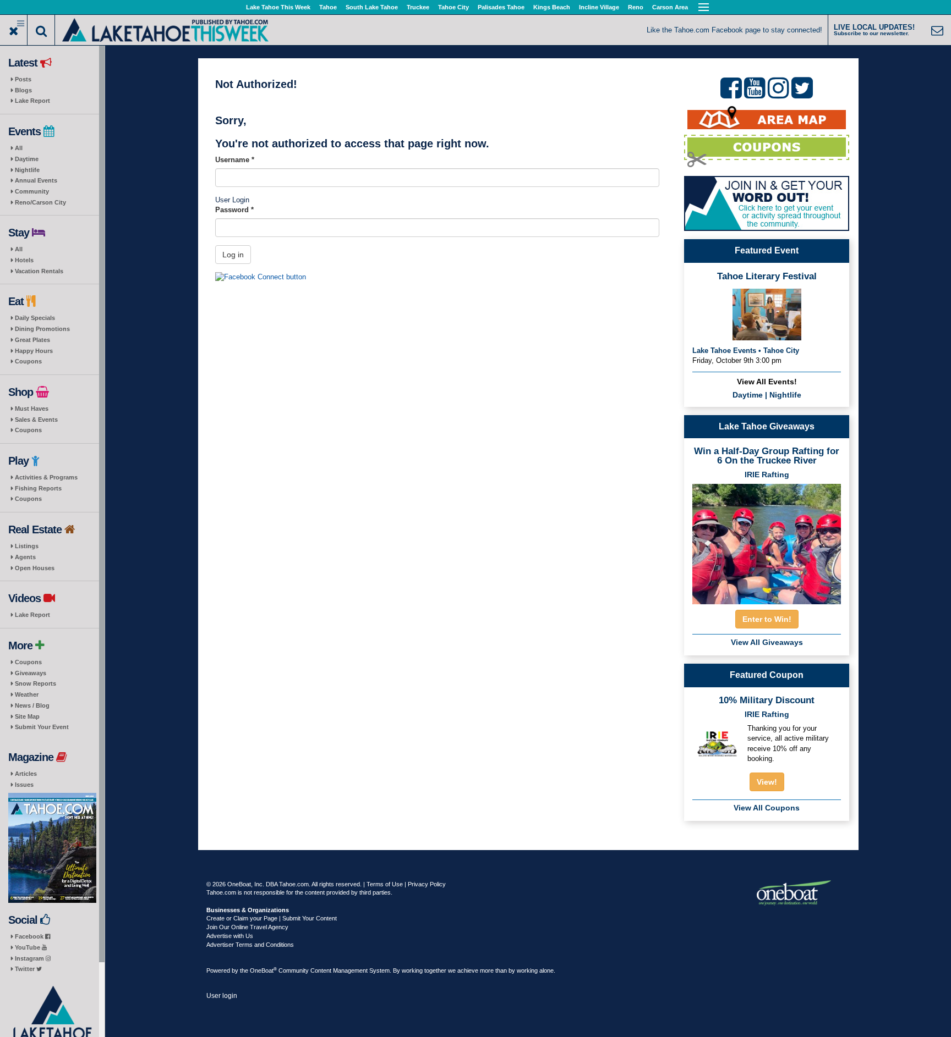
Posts (23, 79)
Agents (25, 557)
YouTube (28, 947)
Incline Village (599, 7)
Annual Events (36, 180)
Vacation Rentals (39, 271)
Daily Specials (35, 318)
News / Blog (32, 705)
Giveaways (30, 673)
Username (234, 160)
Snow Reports (35, 683)
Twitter (25, 969)
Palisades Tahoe (501, 7)
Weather (27, 694)
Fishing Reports (38, 488)
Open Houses (34, 568)
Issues (24, 784)
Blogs (23, 90)
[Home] (165, 29)
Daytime (27, 159)
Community (32, 191)
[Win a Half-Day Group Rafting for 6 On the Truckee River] (766, 540)
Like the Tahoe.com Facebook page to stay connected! (734, 30)
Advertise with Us (229, 936)
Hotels (24, 260)
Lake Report (32, 100)
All (19, 148)
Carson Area (670, 7)
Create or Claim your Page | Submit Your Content (271, 918)
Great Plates (32, 340)
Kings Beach (551, 7)
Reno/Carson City (40, 202)
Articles (26, 773)
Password (234, 210)
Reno (635, 7)
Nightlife (27, 170)
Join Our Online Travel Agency (247, 927)
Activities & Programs (46, 477)
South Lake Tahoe (372, 7)
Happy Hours (34, 350)
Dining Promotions (42, 329)
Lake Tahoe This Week (278, 7)
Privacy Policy (427, 884)
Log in (233, 254)
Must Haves (31, 408)
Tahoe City (453, 7)
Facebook (30, 936)
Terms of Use (385, 884)
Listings (27, 546)
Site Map (27, 716)
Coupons (28, 361)
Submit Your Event (42, 727)
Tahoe (328, 7)
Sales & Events (36, 419)
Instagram (30, 958)
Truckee (418, 7)
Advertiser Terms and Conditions (250, 944)
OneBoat (263, 970)
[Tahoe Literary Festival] (767, 314)
